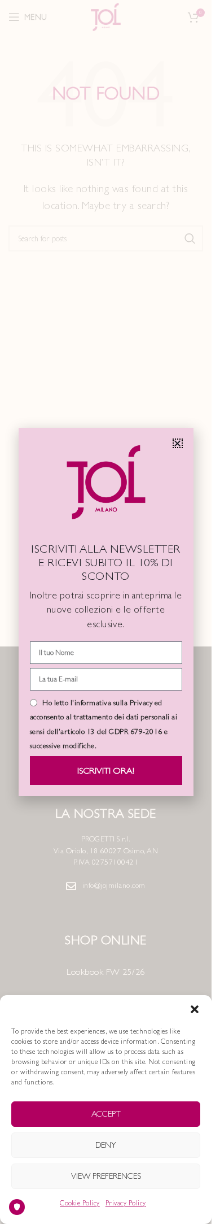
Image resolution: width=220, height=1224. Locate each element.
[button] (194, 1009)
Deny (105, 1144)
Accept (106, 1113)
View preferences (106, 1175)
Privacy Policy (125, 1203)
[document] (106, 612)
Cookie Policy (80, 1203)
